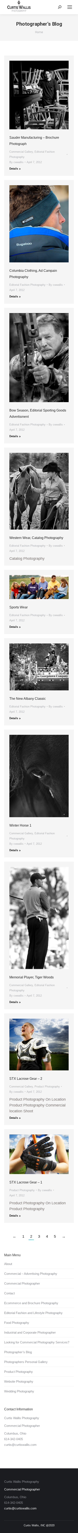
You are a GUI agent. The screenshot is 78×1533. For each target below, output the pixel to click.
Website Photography (18, 1381)
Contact (9, 1293)
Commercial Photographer (22, 1283)
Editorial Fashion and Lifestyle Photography (33, 1313)
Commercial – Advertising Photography (30, 1273)
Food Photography (16, 1322)
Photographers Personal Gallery (26, 1362)
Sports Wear (18, 607)
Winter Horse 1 (20, 825)
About (8, 1264)
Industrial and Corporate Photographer (30, 1332)
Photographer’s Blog (18, 1352)
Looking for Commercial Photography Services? (36, 1342)
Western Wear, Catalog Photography (36, 538)
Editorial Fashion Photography (27, 284)
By (16, 162)
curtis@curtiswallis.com (20, 1444)
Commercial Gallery (21, 151)
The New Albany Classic (27, 698)
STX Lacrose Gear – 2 (25, 1078)
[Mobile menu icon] (70, 7)
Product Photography (47, 1086)
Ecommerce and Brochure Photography (31, 1303)
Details (13, 168)
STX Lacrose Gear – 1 (25, 1182)
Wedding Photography (19, 1391)
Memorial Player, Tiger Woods (31, 977)
